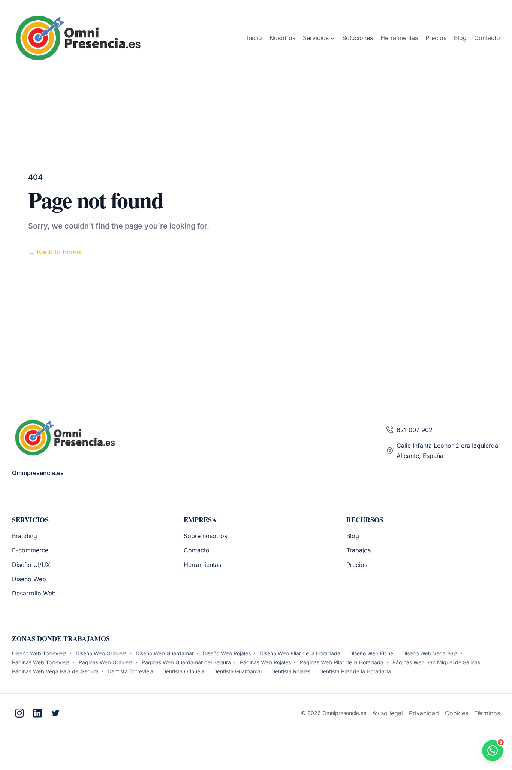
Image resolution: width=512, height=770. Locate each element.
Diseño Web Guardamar (165, 653)
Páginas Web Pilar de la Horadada (342, 662)
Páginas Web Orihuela (106, 662)
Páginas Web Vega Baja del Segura (56, 671)
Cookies (456, 713)
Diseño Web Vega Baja (430, 653)
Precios (356, 564)
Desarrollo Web (34, 593)
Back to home (54, 252)
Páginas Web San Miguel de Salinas (437, 662)
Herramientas (202, 564)
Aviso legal (387, 713)
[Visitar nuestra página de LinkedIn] (37, 713)
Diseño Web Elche (372, 653)
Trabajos (358, 550)
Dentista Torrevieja (131, 671)
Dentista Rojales (291, 671)
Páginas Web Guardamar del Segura (187, 662)
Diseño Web (29, 579)
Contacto (197, 550)
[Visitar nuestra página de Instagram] (19, 713)
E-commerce (30, 550)
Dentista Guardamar (238, 671)
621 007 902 (415, 430)
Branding (24, 536)
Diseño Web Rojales (227, 653)
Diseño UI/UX (31, 564)
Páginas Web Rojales (266, 662)
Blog (352, 536)
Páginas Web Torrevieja (41, 662)
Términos (487, 713)
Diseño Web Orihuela (102, 653)
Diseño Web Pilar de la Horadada (301, 653)
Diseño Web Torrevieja (40, 653)
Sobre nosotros (205, 536)
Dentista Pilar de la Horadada (355, 671)
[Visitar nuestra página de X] (55, 713)
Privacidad (424, 713)
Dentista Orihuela (184, 671)
